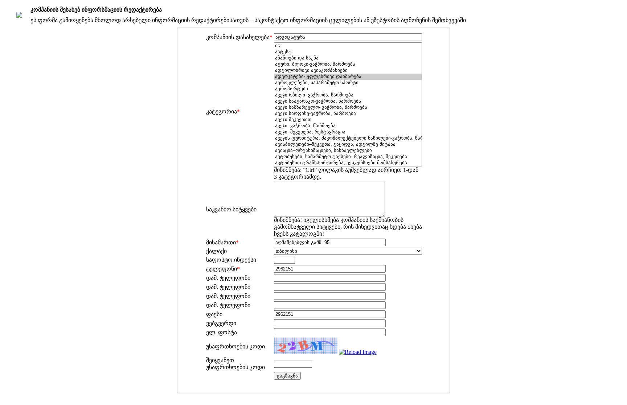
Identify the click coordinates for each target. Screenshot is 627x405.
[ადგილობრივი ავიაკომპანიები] (348, 70)
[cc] (348, 46)
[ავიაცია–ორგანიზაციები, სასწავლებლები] (348, 151)
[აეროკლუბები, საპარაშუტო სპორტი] (348, 83)
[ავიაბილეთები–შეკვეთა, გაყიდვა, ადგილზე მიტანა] (348, 144)
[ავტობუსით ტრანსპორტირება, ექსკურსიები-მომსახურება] (348, 163)
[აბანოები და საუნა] (348, 58)
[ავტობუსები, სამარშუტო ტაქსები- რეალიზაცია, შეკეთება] (348, 157)
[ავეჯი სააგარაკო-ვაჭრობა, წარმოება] (348, 101)
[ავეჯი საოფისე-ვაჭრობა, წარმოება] (348, 114)
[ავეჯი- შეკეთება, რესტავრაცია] (348, 132)
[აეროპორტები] (348, 89)
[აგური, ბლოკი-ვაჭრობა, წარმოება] (348, 64)
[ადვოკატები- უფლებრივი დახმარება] (348, 77)
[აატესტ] (348, 52)
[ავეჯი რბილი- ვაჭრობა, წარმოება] (348, 95)
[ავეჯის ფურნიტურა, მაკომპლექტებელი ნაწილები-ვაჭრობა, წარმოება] (348, 138)
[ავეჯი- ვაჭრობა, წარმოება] (348, 126)
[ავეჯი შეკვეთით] (348, 120)
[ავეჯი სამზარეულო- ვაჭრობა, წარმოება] (348, 107)
